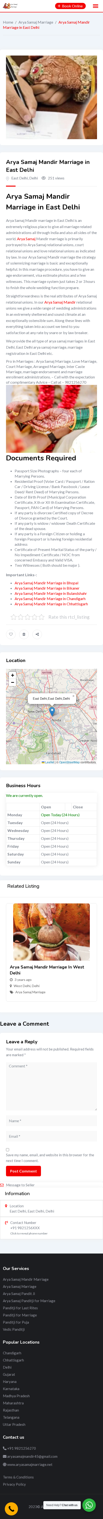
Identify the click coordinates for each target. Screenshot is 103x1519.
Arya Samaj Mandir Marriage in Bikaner (47, 588)
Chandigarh (12, 1353)
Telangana (11, 1417)
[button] (52, 712)
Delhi (36, 986)
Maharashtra (13, 1403)
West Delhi (22, 986)
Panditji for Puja (16, 1322)
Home (8, 22)
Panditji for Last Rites (20, 1308)
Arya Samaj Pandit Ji (19, 1293)
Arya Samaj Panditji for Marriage (29, 1301)
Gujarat (9, 1374)
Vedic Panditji (14, 1329)
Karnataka (11, 1388)
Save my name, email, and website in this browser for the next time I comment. (50, 1158)
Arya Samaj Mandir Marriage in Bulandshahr (51, 593)
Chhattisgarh (13, 1360)
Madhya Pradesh (16, 1396)
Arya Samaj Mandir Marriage (26, 1279)
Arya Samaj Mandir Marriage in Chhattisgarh (51, 603)
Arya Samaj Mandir (60, 302)
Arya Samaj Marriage (35, 22)
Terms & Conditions (18, 1477)
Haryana (10, 1381)
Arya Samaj (26, 238)
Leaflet (49, 762)
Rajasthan (11, 1410)
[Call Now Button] (11, 1508)
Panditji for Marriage (20, 1315)
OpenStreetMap (69, 762)
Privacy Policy (14, 1484)
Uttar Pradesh (14, 1424)
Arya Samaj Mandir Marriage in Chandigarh (50, 598)
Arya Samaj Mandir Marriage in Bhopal (46, 583)
